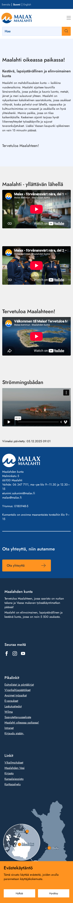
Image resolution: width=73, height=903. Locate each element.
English (27, 4)
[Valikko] (68, 18)
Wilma (8, 711)
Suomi (16, 4)
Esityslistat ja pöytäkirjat (19, 684)
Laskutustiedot (13, 706)
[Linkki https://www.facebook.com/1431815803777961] (6, 653)
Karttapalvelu (12, 784)
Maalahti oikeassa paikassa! (21, 722)
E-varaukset (11, 701)
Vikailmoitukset (13, 762)
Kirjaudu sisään (14, 733)
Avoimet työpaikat (15, 695)
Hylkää (19, 893)
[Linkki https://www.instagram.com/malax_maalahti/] (15, 653)
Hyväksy (53, 893)
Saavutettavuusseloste (17, 717)
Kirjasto (9, 773)
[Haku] (66, 31)
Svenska (6, 4)
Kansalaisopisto (14, 779)
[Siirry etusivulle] (16, 18)
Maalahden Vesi (14, 768)
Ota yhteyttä (16, 565)
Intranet (9, 728)
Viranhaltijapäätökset (17, 690)
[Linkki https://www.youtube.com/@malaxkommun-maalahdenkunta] (23, 653)
